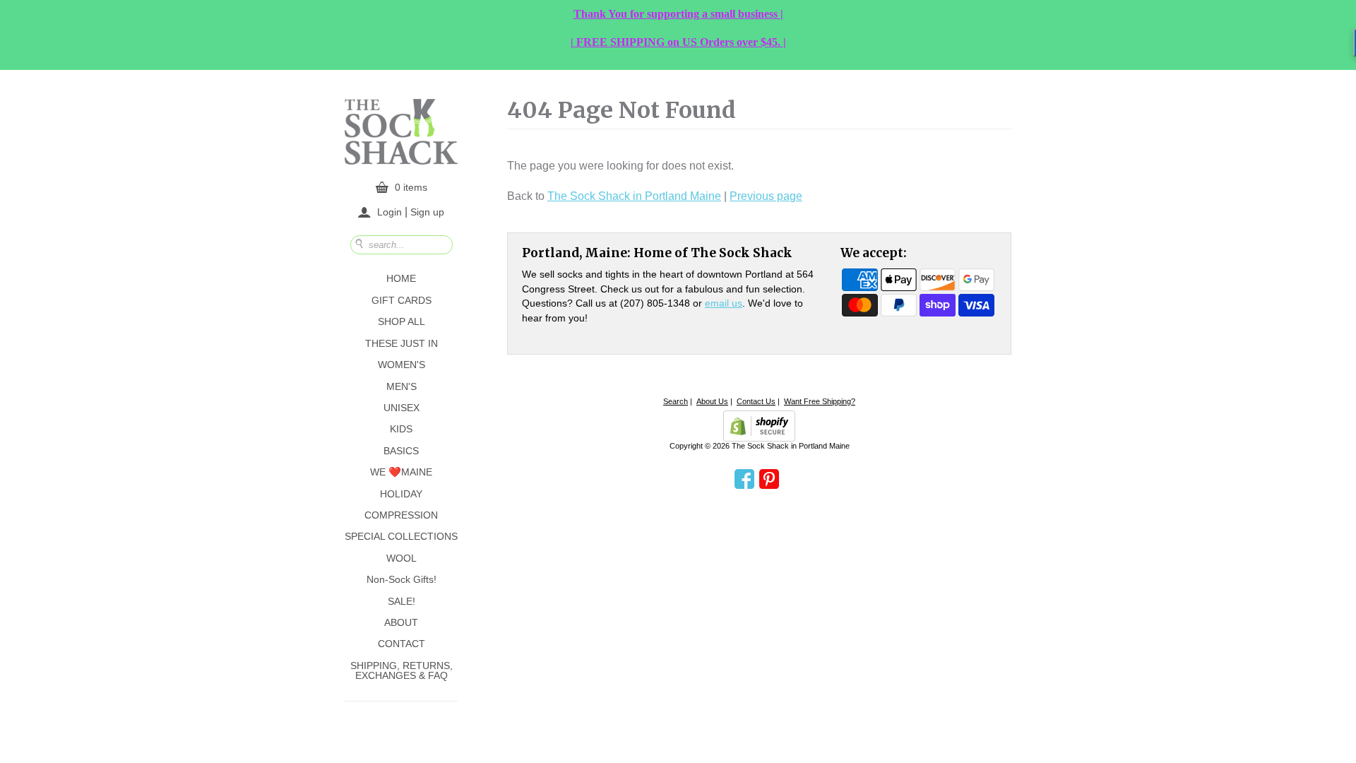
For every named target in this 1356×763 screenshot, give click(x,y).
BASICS (401, 450)
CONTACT (401, 643)
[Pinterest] (769, 480)
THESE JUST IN (401, 343)
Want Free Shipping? (819, 401)
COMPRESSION (401, 515)
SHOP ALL (401, 321)
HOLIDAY (401, 493)
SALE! (401, 601)
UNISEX (401, 407)
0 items (411, 187)
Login (389, 212)
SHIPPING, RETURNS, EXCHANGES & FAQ (401, 670)
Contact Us (756, 401)
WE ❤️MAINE (401, 472)
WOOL (401, 558)
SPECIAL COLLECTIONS (401, 536)
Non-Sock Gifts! (401, 579)
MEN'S (401, 386)
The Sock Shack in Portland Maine (634, 196)
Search (675, 401)
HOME (401, 278)
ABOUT (401, 622)
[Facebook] (744, 480)
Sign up (427, 211)
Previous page (766, 196)
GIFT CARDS (401, 300)
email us (723, 303)
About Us (712, 401)
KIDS (401, 428)
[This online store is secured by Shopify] (759, 426)
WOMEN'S (401, 364)
